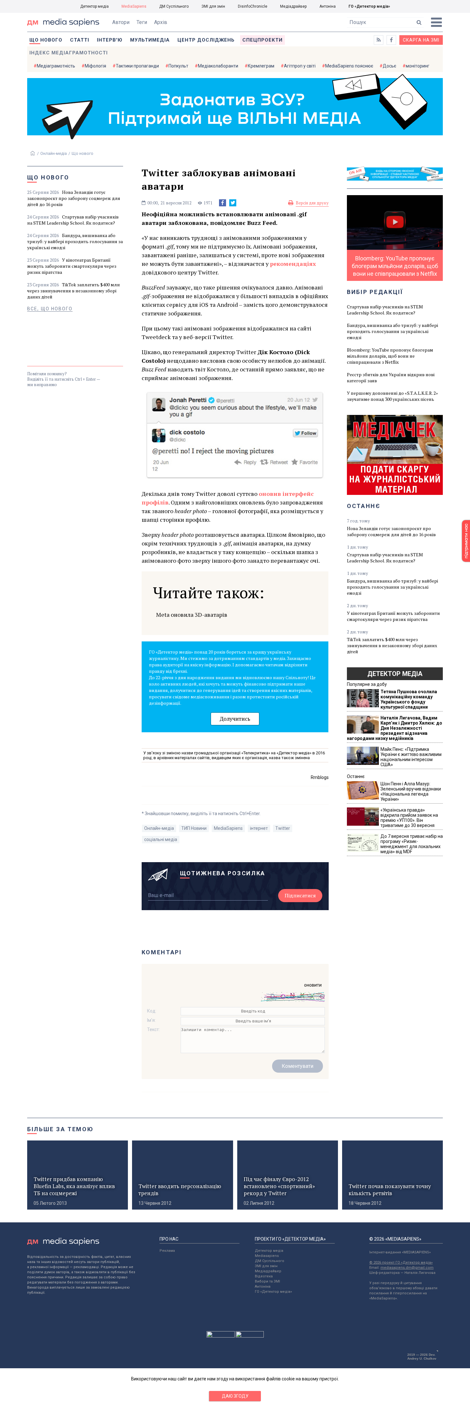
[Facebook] (222, 202)
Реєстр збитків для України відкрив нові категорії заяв (391, 377)
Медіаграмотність (56, 65)
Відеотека (264, 1276)
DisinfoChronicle (252, 6)
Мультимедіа (150, 40)
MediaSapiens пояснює (349, 65)
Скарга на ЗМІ (421, 40)
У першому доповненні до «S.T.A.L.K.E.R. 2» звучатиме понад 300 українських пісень (392, 396)
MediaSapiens (133, 6)
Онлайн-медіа (53, 153)
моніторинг (417, 65)
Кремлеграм (261, 65)
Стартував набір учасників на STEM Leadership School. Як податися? (73, 220)
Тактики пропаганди (137, 65)
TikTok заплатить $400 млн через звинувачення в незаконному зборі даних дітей (73, 291)
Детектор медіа (94, 6)
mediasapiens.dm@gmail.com (407, 1268)
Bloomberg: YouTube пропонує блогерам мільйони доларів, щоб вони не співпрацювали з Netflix (390, 356)
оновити (313, 985)
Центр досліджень (206, 40)
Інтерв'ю (109, 40)
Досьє (389, 65)
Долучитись (235, 718)
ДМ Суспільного (174, 6)
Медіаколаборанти (218, 65)
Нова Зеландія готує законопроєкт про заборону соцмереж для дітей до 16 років (73, 198)
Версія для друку (312, 203)
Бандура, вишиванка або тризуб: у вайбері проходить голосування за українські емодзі (75, 241)
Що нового (45, 40)
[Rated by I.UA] (221, 1335)
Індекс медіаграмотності (68, 53)
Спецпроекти (262, 40)
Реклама (167, 1251)
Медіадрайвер (293, 6)
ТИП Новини (194, 828)
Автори (120, 22)
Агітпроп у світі (300, 65)
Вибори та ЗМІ (267, 1281)
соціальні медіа (160, 839)
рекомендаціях (293, 263)
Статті (79, 40)
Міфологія (95, 65)
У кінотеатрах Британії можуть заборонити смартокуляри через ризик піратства (71, 266)
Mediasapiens (267, 1256)
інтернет (259, 828)
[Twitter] (232, 202)
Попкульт (178, 65)
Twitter (282, 828)
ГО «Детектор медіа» (369, 6)
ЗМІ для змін (213, 6)
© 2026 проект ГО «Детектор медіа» (401, 1262)
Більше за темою (60, 1129)
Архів (160, 22)
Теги (142, 22)
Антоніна (327, 6)
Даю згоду (235, 1396)
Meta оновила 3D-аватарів (191, 614)
